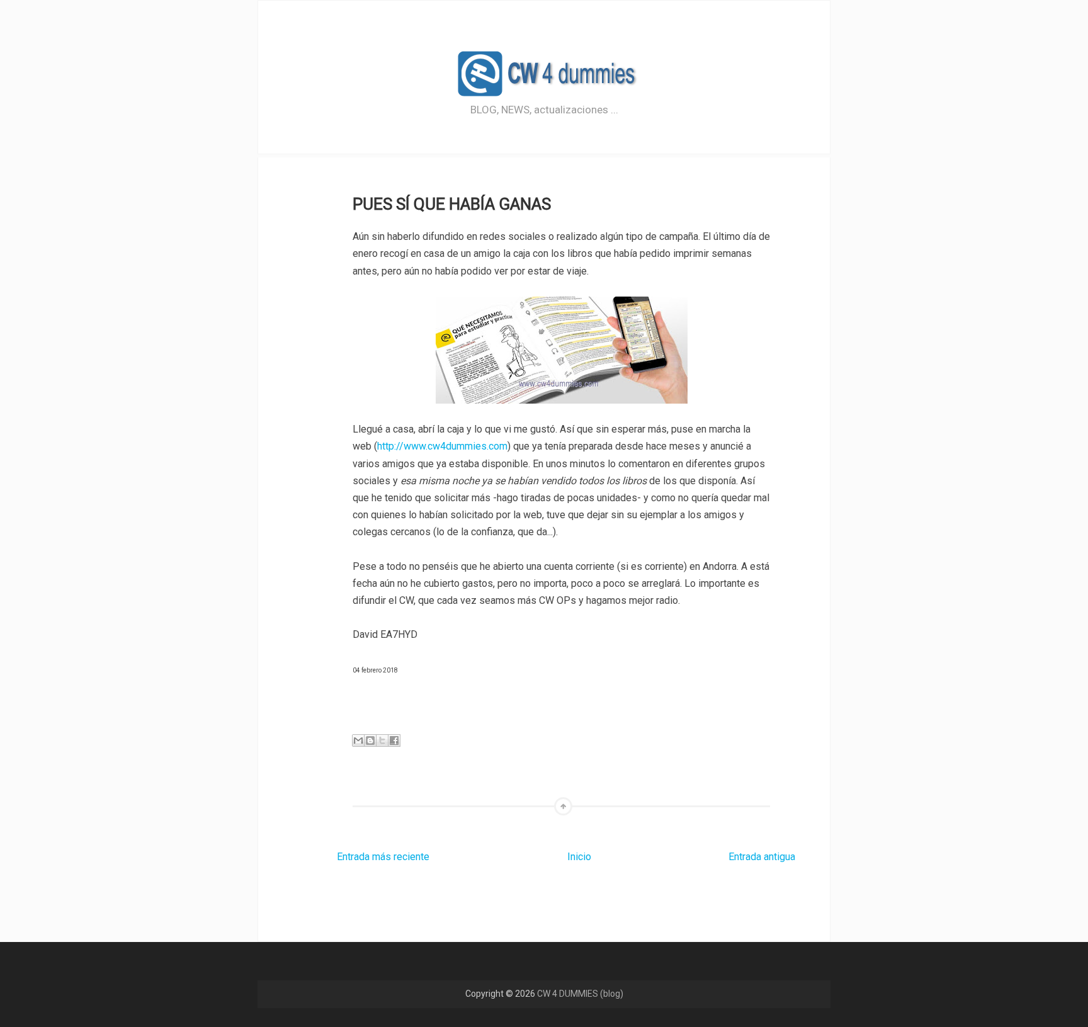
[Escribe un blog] (370, 740)
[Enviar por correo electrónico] (358, 740)
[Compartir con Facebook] (394, 740)
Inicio (579, 857)
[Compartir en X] (382, 740)
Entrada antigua (761, 857)
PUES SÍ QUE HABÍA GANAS (452, 204)
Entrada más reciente (383, 857)
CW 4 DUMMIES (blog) (580, 994)
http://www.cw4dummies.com (442, 446)
